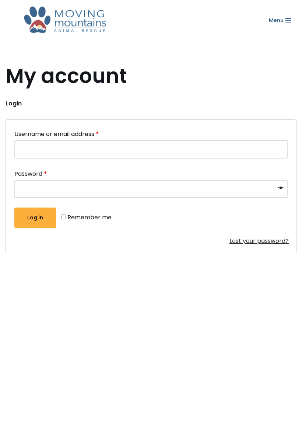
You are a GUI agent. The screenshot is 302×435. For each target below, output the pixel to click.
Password (30, 174)
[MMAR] (66, 20)
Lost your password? (259, 241)
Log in (35, 217)
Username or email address (56, 134)
